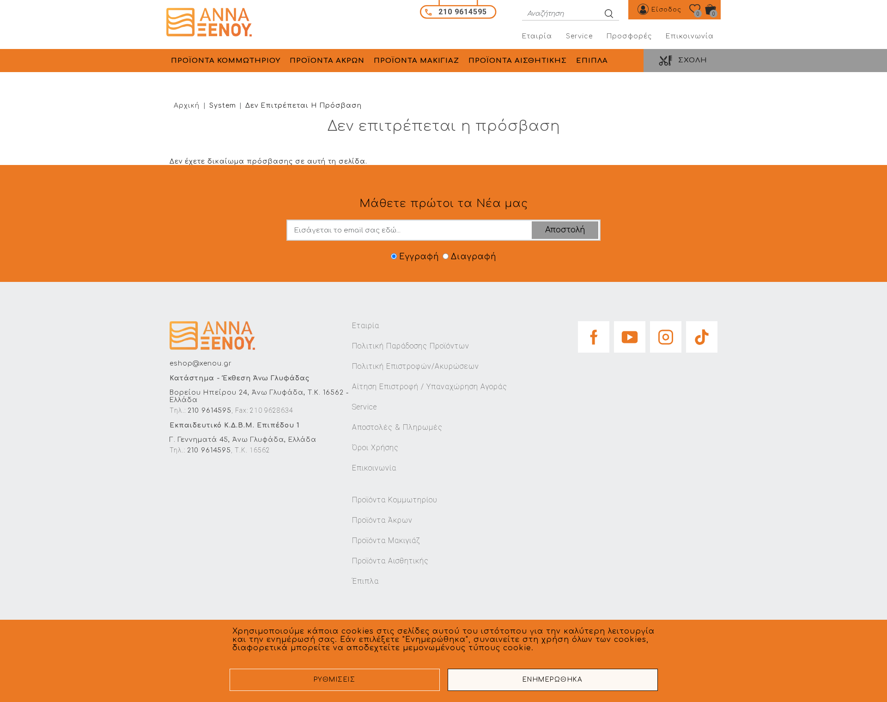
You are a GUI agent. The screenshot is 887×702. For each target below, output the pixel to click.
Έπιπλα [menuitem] (592, 61)
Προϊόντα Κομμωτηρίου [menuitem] (225, 61)
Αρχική (187, 105)
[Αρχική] (212, 22)
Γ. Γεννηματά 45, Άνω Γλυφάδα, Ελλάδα (243, 439)
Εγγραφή (419, 256)
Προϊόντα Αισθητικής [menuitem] (517, 61)
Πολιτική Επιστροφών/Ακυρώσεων (415, 366)
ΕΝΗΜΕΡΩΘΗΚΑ (552, 679)
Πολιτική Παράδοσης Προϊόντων (410, 346)
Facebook (593, 334)
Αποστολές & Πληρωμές (397, 427)
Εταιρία (537, 36)
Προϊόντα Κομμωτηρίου (394, 499)
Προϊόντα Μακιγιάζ (386, 540)
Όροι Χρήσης (375, 447)
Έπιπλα (365, 581)
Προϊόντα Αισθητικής (390, 560)
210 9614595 (209, 410)
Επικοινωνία (690, 36)
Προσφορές (629, 36)
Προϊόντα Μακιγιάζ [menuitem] (416, 61)
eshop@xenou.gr (201, 363)
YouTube (629, 334)
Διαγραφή (473, 256)
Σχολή (692, 60)
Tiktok (701, 334)
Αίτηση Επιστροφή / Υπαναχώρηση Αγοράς (429, 386)
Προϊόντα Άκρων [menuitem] (327, 61)
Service (579, 36)
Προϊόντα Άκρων (382, 520)
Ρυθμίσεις (335, 679)
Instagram (665, 334)
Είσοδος (666, 9)
